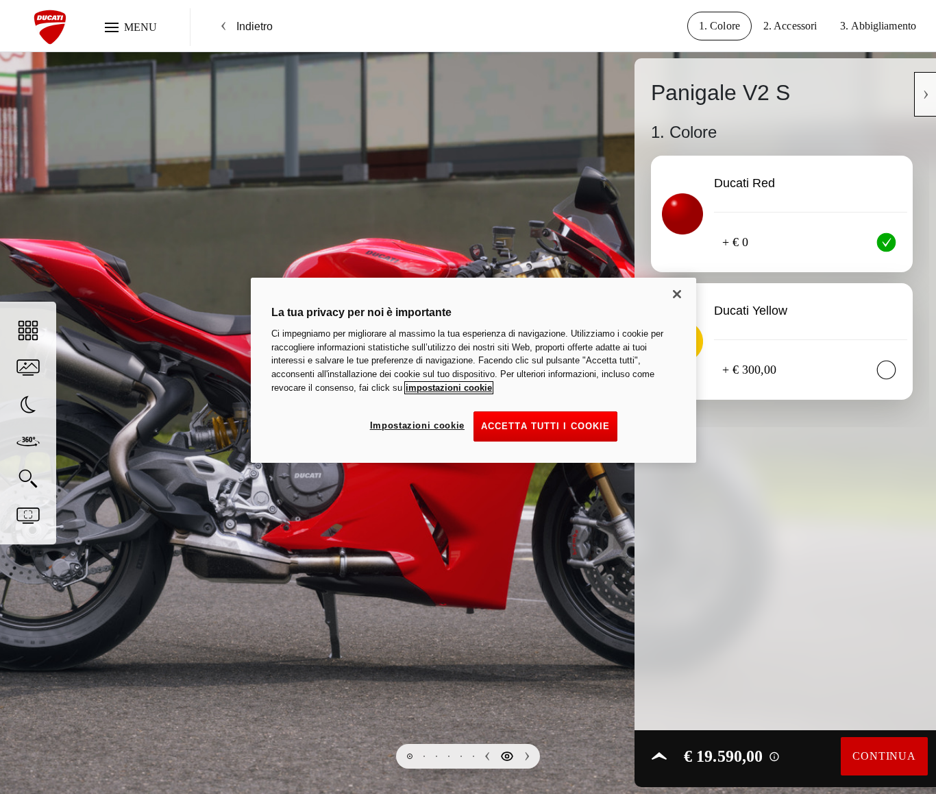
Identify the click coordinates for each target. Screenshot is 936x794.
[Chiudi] (677, 294)
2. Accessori (790, 26)
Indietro (254, 26)
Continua (883, 756)
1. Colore (719, 26)
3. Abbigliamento (878, 26)
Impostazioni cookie (417, 425)
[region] (473, 370)
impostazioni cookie (449, 388)
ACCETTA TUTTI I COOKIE (545, 426)
